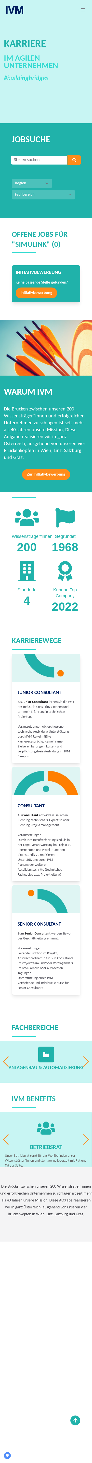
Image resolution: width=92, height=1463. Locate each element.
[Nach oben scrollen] (75, 1420)
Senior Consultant (39, 924)
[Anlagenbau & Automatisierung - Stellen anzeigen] (46, 1054)
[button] (83, 9)
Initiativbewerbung (36, 293)
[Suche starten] (74, 160)
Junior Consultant (39, 692)
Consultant (31, 806)
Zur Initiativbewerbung (46, 475)
